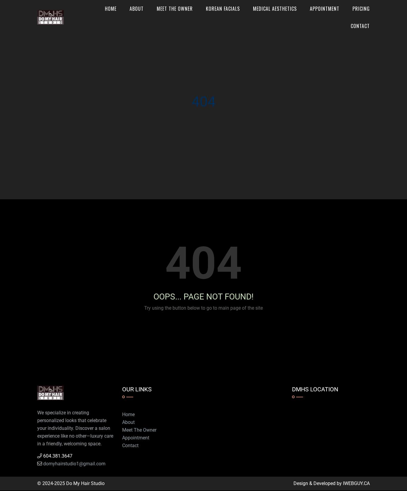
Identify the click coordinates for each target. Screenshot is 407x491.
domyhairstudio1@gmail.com (74, 464)
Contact (360, 26)
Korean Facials (223, 8)
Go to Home (209, 329)
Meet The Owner (175, 8)
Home (110, 8)
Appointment (324, 8)
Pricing (361, 8)
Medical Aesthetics (275, 8)
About (137, 8)
